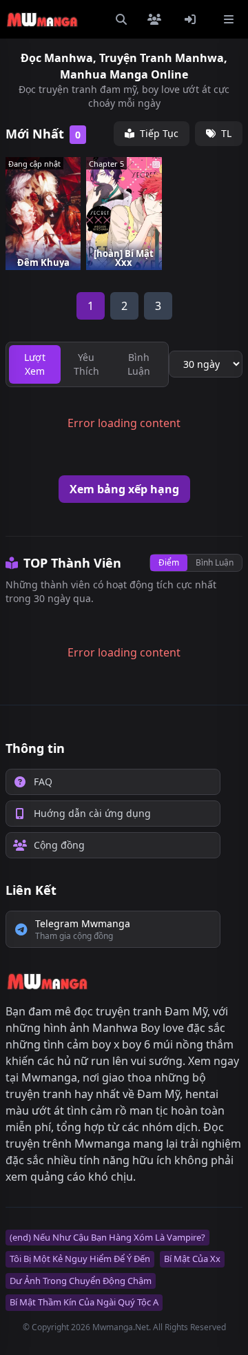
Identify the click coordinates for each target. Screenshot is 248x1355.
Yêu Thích (86, 364)
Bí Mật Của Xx (192, 1258)
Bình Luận (215, 562)
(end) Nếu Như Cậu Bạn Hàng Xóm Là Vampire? (107, 1237)
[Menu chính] (228, 19)
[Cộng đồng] (157, 19)
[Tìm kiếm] (121, 19)
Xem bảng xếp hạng (124, 489)
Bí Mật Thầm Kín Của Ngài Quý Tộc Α (84, 1302)
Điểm (168, 562)
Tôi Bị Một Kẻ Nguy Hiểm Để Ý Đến (80, 1258)
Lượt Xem (34, 364)
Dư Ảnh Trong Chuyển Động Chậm (81, 1280)
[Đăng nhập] (193, 19)
